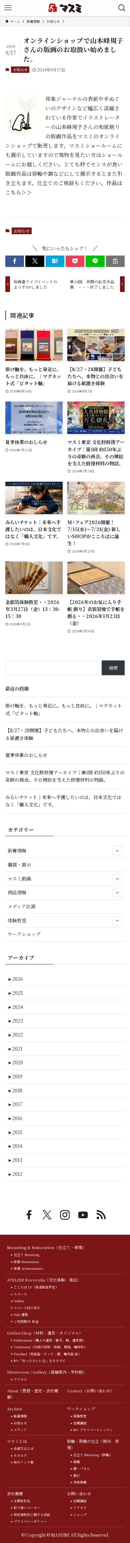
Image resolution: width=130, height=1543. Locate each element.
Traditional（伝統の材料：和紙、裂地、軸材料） (50, 1347)
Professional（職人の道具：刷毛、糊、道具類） (50, 1340)
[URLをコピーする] (115, 261)
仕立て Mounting (26, 1254)
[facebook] (29, 1215)
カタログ (20, 1455)
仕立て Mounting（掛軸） (92, 1454)
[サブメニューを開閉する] (117, 851)
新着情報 (17, 850)
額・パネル (81, 1468)
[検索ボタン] (122, 8)
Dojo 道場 (21, 1314)
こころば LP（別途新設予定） (36, 1287)
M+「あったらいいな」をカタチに (40, 1360)
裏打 (76, 1475)
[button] (14, 261)
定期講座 (80, 1423)
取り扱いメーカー (27, 1507)
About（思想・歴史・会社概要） (32, 1394)
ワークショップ (24, 934)
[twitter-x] (47, 1215)
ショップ (80, 1514)
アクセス (20, 1379)
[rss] (101, 1215)
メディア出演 (21, 906)
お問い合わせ (79, 1493)
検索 (113, 667)
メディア (20, 1429)
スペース (20, 1294)
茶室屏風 (80, 1482)
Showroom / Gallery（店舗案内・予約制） (47, 1372)
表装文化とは (24, 1448)
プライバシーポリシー (30, 1521)
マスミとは (17, 1441)
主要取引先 (22, 1501)
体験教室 (17, 920)
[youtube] (83, 1215)
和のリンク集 (24, 1462)
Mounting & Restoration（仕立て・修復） (46, 1247)
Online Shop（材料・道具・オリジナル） (45, 1333)
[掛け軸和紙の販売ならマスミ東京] (65, 8)
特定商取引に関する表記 (32, 1514)
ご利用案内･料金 (26, 1321)
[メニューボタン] (8, 8)
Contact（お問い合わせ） (90, 1390)
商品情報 (17, 892)
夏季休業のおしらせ (26, 755)
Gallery (19, 1300)
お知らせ (20, 69)
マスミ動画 (19, 878)
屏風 (76, 1461)
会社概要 (15, 1493)
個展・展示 (19, 864)
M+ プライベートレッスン (93, 1429)
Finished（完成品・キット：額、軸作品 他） (47, 1354)
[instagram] (65, 1215)
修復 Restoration (26, 1261)
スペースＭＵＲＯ (27, 1307)
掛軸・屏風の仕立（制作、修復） (93, 1444)
